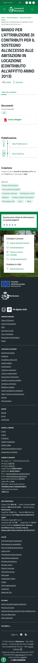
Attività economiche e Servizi (11, 448)
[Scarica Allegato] (5, 120)
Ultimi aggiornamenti (8, 585)
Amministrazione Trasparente (11, 540)
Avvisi (3, 20)
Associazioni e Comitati (9, 452)
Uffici (3, 327)
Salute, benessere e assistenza (12, 390)
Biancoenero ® (20, 654)
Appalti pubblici (6, 363)
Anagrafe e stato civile (9, 359)
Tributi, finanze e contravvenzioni (12, 394)
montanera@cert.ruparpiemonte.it (18, 473)
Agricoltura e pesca (8, 352)
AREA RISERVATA (19, 660)
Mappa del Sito (6, 592)
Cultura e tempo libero (9, 373)
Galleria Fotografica (8, 441)
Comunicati (5, 419)
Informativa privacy (8, 571)
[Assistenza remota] (21, 649)
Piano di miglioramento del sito (12, 547)
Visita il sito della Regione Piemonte (13, 604)
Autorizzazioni (6, 366)
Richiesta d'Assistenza (9, 561)
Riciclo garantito (7, 618)
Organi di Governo (7, 320)
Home (3, 17)
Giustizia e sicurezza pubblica (11, 380)
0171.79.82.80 (9, 463)
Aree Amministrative (8, 323)
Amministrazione (12, 17)
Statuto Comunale (7, 568)
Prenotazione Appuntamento (11, 554)
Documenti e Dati (25, 17)
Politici (3, 341)
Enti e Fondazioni (7, 334)
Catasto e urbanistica (8, 370)
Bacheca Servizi (6, 565)
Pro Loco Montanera (8, 614)
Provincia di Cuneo (7, 607)
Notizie (3, 412)
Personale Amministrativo (10, 337)
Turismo (4, 397)
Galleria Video (6, 445)
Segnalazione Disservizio (9, 558)
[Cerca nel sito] (32, 9)
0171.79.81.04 (9, 466)
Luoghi (3, 435)
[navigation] (4, 9)
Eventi (3, 431)
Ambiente (4, 356)
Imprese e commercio (8, 383)
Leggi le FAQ (5, 551)
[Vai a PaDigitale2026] (14, 309)
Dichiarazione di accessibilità (11, 544)
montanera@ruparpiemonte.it (16, 476)
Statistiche (5, 589)
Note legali (5, 575)
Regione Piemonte (8, 3)
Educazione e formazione (10, 377)
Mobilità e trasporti (7, 387)
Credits (3, 582)
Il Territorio (5, 438)
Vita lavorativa (6, 401)
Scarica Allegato (15, 119)
